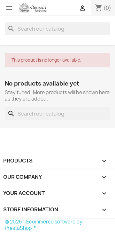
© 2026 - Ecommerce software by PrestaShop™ (43, 224)
